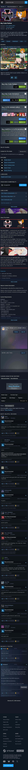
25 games (7, 441)
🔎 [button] (25, 221)
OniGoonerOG (8, 490)
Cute (21, 41)
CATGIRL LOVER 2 (14, 135)
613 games (7, 418)
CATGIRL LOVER (5, 135)
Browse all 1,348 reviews (14, 700)
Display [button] (3, 400)
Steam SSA (5, 722)
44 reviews (7, 559)
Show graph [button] (22, 400)
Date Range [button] (12, 397)
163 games (7, 627)
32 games (7, 534)
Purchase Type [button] (14, 394)
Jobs (16, 722)
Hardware (17, 724)
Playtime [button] (20, 397)
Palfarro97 (7, 626)
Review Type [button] (4, 394)
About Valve (18, 719)
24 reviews (7, 491)
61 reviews (13, 418)
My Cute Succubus (14, 95)
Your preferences (14, 378)
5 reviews (12, 441)
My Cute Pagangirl (19, 97)
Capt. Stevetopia (9, 512)
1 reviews (12, 583)
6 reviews (6, 468)
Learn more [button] (23, 185)
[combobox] (15, 2)
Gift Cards (5, 729)
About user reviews (5, 378)
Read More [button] (24, 687)
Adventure (15, 41)
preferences (21, 154)
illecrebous (7, 439)
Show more (22, 135)
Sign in (2, 72)
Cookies (5, 743)
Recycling (17, 727)
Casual (8, 41)
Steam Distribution (7, 727)
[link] (14, 100)
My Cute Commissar (10, 97)
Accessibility (6, 738)
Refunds (5, 746)
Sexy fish (7, 582)
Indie (3, 41)
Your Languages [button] (8, 405)
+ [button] (25, 41)
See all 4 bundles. (5, 147)
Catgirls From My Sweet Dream (17, 130)
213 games (7, 513)
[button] (3, 6)
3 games (6, 583)
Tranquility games (10, 27)
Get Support (18, 741)
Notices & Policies (7, 741)
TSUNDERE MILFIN (6, 132)
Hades (6, 467)
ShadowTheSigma (9, 605)
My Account (18, 743)
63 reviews (13, 513)
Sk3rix (6, 557)
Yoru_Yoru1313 (8, 533)
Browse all (23, 151)
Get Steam (17, 736)
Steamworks (6, 724)
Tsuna (6, 416)
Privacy (4, 736)
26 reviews (12, 534)
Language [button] (3, 397)
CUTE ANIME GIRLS (10, 25)
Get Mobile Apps (8, 765)
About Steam (6, 719)
